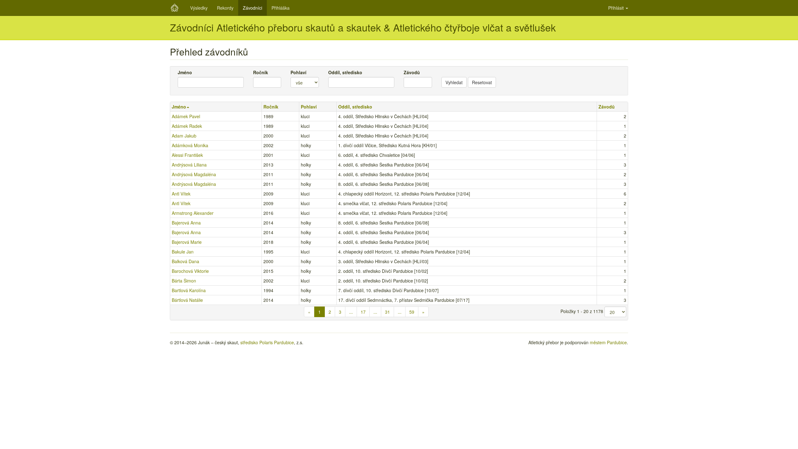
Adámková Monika (190, 145)
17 (363, 312)
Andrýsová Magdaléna (194, 174)
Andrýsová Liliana (189, 165)
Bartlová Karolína (189, 290)
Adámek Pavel (186, 116)
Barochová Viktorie (190, 271)
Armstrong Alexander (193, 213)
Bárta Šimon (184, 281)
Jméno (185, 72)
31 (387, 312)
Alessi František (187, 155)
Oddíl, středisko (345, 72)
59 (411, 312)
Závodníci (252, 8)
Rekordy (225, 8)
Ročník (260, 72)
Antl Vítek (181, 194)
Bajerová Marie (187, 242)
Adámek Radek (187, 126)
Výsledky (199, 8)
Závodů (412, 72)
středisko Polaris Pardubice (267, 342)
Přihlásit (616, 8)
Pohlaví (298, 72)
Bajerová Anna (186, 223)
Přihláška (281, 8)
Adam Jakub (184, 136)
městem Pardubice (608, 342)
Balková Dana (185, 261)
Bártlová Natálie (187, 300)
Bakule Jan (183, 252)
